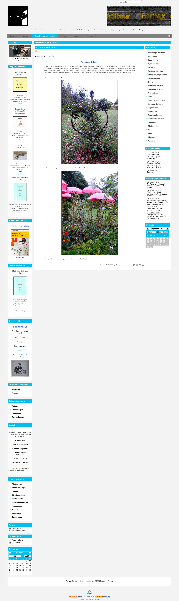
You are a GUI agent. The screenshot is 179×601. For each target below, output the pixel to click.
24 (154, 244)
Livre (150, 97)
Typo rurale (152, 56)
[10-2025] (167, 228)
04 (158, 238)
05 (161, 238)
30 (151, 247)
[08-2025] (148, 228)
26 (161, 244)
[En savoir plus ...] (102, 596)
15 (148, 242)
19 (161, 242)
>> (166, 232)
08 (148, 240)
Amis (150, 134)
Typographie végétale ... (155, 163)
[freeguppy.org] (76, 596)
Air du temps (153, 141)
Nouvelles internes (155, 86)
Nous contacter (18, 540)
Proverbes (152, 67)
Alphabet (151, 137)
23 (151, 244)
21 (167, 242)
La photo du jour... (155, 104)
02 (151, 238)
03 (154, 238)
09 (151, 240)
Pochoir (20, 342)
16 (151, 242)
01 (148, 238)
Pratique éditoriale (155, 71)
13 (164, 240)
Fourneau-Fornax (155, 115)
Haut (89, 593)
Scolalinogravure (20, 346)
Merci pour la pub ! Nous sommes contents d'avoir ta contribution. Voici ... (156, 216)
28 (167, 244)
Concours (152, 122)
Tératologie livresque (156, 53)
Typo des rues (153, 60)
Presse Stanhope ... (154, 154)
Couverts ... (151, 172)
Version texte (17, 543)
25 (158, 244)
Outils (150, 82)
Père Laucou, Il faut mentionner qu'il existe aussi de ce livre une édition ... (157, 194)
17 (154, 242)
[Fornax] (18, 25)
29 (148, 247)
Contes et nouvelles (156, 119)
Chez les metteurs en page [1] (20, 332)
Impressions (153, 108)
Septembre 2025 (157, 228)
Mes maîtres (153, 93)
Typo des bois (153, 64)
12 (161, 240)
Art (149, 130)
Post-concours (154, 78)
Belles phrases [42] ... (154, 168)
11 (157, 240)
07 (167, 238)
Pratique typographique (157, 75)
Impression (152, 111)
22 (148, 244)
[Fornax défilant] (139, 25)
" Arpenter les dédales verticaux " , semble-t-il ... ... (156, 209)
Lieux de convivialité (156, 100)
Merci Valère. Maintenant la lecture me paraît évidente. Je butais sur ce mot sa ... (157, 202)
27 (164, 244)
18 (158, 242)
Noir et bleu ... (152, 159)
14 (167, 240)
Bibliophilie (153, 126)
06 (164, 238)
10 (154, 240)
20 (164, 242)
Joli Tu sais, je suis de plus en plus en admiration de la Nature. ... (156, 186)
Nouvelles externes (155, 89)
